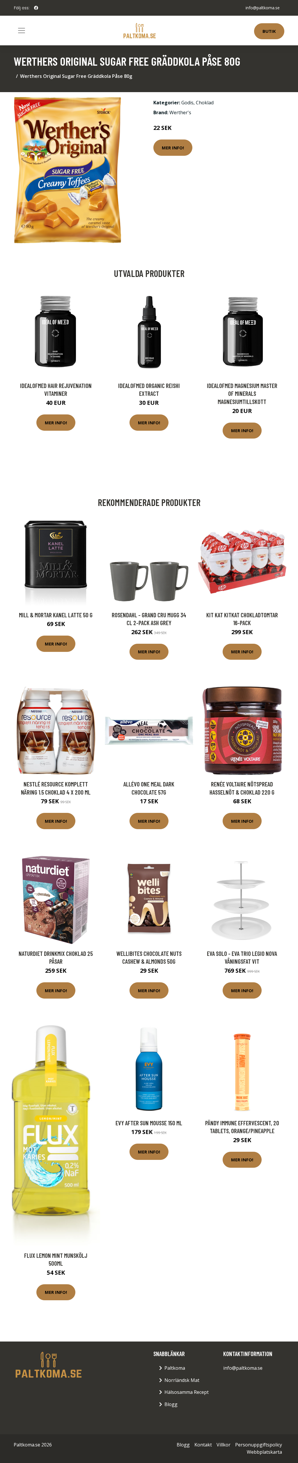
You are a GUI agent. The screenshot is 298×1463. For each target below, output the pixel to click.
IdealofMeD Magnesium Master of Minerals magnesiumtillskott (242, 393)
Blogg (171, 1404)
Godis (187, 102)
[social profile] (36, 7)
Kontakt (203, 1444)
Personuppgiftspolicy (258, 1444)
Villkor (223, 1444)
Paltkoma (174, 1368)
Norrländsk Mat (181, 1380)
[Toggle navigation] (21, 30)
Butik (269, 31)
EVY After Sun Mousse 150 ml (149, 1122)
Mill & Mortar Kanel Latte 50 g (56, 614)
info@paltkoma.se (263, 7)
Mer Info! (173, 148)
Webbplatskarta (264, 1452)
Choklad (205, 102)
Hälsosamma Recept (186, 1392)
